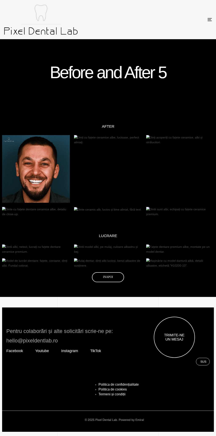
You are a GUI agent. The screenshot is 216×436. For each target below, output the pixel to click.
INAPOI (108, 277)
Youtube (42, 351)
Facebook (14, 351)
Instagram (69, 351)
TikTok (95, 351)
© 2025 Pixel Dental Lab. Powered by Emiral (114, 419)
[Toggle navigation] (177, 19)
